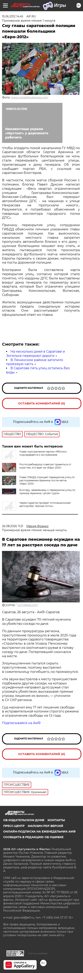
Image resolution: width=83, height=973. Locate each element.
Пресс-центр (14, 826)
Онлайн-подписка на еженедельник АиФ (39, 831)
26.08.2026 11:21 (12, 526)
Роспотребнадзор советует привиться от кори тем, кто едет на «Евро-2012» (45, 466)
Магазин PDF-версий (45, 826)
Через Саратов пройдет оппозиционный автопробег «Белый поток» (45, 504)
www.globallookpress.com (29, 97)
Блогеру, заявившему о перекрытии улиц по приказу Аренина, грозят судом (47, 492)
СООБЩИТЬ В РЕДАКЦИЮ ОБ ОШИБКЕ (33, 837)
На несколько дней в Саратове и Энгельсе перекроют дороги (35, 354)
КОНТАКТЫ (56, 820)
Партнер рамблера (38, 953)
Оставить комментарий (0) (41, 403)
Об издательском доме (23, 820)
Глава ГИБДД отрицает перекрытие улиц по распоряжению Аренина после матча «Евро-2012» (47, 480)
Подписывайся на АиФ (21, 723)
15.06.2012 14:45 (12, 16)
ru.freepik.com (27, 605)
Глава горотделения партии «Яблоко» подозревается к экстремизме (43, 453)
